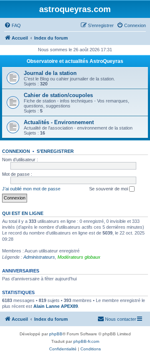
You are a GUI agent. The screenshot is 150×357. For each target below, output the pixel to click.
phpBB (55, 334)
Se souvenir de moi (109, 188)
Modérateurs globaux (79, 257)
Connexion (16, 151)
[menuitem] (12, 25)
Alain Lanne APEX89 (55, 306)
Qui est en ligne (22, 213)
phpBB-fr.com (86, 341)
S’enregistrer (55, 151)
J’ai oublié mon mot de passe (31, 188)
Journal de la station (50, 73)
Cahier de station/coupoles (58, 95)
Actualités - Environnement (59, 122)
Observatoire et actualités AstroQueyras (75, 61)
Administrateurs (39, 257)
